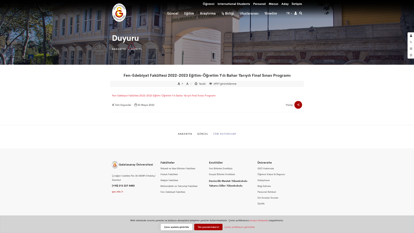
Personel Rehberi (266, 191)
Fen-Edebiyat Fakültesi (172, 191)
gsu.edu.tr (117, 191)
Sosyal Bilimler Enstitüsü (222, 174)
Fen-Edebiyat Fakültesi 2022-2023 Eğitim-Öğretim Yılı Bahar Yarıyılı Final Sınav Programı (207, 75)
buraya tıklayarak (258, 220)
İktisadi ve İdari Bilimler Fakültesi (177, 168)
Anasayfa (119, 49)
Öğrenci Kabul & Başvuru (271, 174)
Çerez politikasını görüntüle (239, 226)
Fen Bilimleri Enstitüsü (220, 168)
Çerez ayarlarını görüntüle (176, 227)
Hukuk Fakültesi (169, 174)
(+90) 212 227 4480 (123, 185)
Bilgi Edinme (264, 186)
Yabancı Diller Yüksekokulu (225, 185)
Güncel (136, 49)
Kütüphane (263, 180)
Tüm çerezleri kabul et (208, 227)
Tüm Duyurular (123, 105)
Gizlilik (261, 203)
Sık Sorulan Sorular (267, 197)
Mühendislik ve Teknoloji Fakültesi (178, 186)
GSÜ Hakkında (265, 168)
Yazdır (202, 83)
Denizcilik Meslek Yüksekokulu (228, 181)
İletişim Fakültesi (169, 180)
